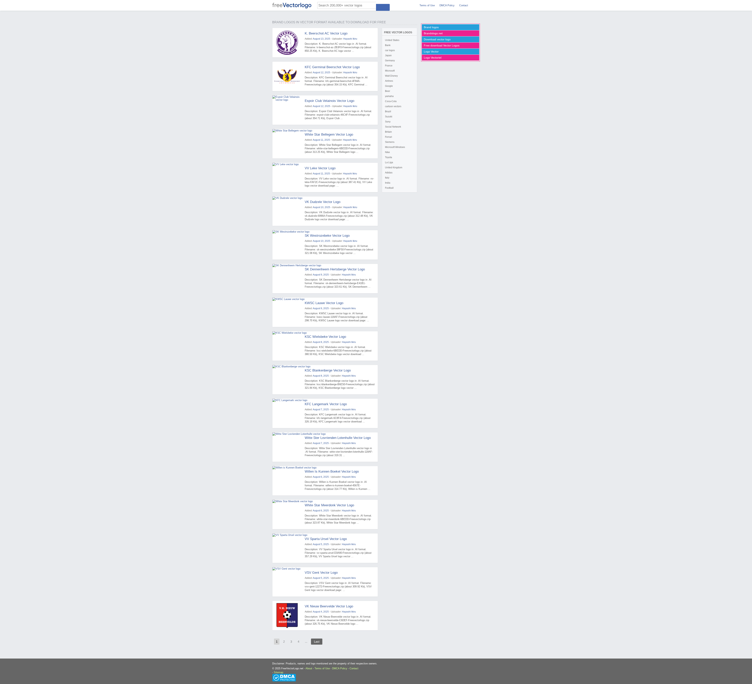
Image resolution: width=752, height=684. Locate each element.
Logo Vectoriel (432, 57)
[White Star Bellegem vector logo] (287, 144)
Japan (388, 55)
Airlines (389, 81)
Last (316, 641)
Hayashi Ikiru (350, 38)
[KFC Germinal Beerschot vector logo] (287, 76)
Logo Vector (431, 51)
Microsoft (390, 70)
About (309, 668)
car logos (390, 50)
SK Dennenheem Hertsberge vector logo (335, 269)
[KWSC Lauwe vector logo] (287, 312)
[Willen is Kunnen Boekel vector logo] (287, 481)
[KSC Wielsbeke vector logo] (287, 346)
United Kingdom (393, 167)
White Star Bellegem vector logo (329, 134)
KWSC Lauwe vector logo (324, 303)
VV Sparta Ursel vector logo (326, 539)
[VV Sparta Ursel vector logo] (287, 548)
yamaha (389, 96)
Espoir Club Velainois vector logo (329, 101)
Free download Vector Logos (441, 45)
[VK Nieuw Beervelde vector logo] (287, 615)
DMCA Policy (447, 5)
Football (389, 188)
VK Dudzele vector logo (322, 202)
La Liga (389, 162)
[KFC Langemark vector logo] (287, 413)
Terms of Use (427, 5)
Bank (387, 45)
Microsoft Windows (395, 147)
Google (389, 86)
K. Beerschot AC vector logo (326, 33)
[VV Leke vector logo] (287, 177)
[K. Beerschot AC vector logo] (287, 42)
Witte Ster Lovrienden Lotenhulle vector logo (338, 438)
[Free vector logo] (291, 5)
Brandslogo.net (433, 33)
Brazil (388, 111)
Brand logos (431, 27)
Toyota (388, 157)
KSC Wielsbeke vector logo (325, 337)
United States (392, 40)
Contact (463, 5)
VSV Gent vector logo (321, 572)
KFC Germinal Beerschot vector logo (332, 67)
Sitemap (278, 672)
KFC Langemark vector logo (326, 404)
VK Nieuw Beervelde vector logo (329, 606)
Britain (388, 131)
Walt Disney (391, 75)
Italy (387, 177)
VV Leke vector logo (320, 168)
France (388, 65)
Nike (387, 152)
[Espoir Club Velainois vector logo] (287, 110)
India (387, 182)
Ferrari (388, 137)
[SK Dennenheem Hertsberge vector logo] (287, 278)
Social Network (393, 126)
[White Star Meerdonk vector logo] (287, 514)
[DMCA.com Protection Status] (284, 677)
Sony (387, 121)
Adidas (388, 172)
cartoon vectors (393, 106)
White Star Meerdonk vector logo (329, 505)
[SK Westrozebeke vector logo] (287, 245)
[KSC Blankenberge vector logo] (287, 379)
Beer (387, 91)
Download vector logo (437, 39)
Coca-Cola (391, 101)
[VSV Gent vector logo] (287, 582)
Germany (390, 60)
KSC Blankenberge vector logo (328, 370)
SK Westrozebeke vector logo (327, 235)
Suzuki (388, 116)
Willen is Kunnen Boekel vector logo (332, 471)
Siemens (389, 142)
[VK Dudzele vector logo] (287, 211)
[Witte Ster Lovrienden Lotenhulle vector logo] (287, 447)
